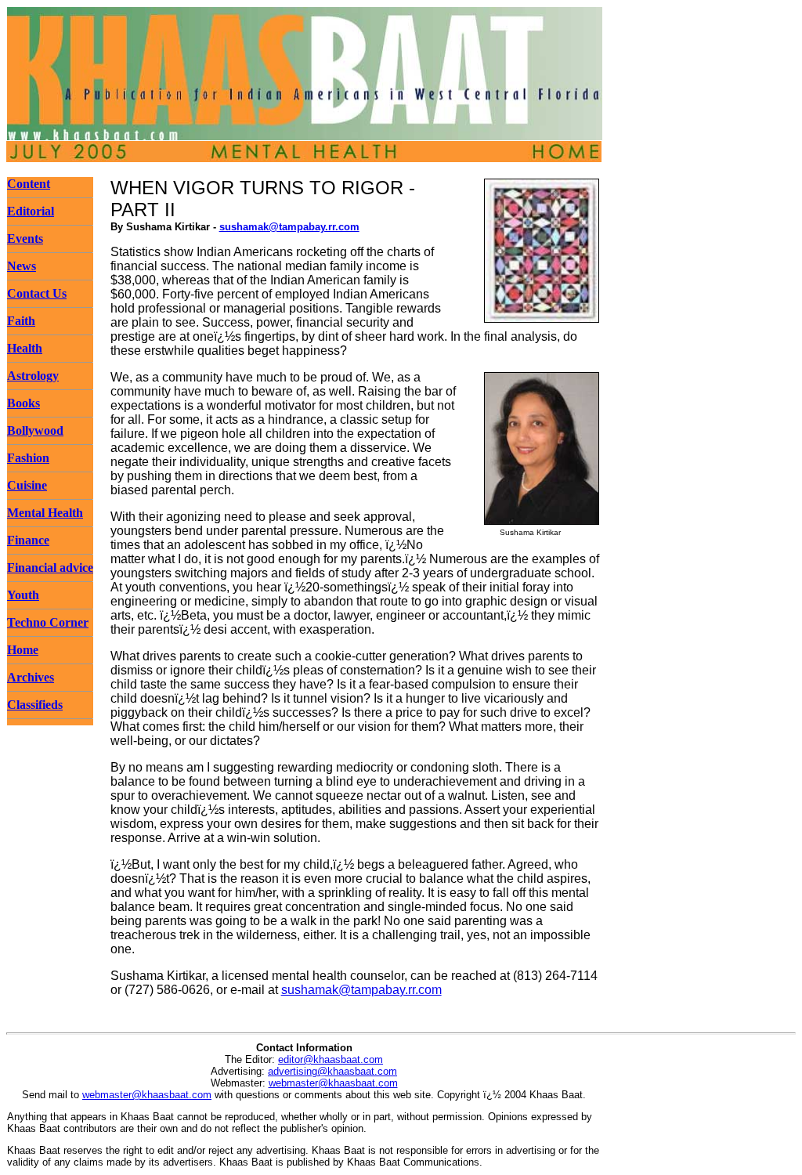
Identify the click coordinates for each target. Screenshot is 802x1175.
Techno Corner (48, 622)
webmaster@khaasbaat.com (333, 1083)
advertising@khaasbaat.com (332, 1071)
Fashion (28, 458)
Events (25, 238)
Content (28, 183)
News (21, 266)
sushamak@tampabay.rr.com (289, 227)
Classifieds (35, 704)
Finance (28, 540)
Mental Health (45, 512)
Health (24, 348)
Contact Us (37, 293)
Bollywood (35, 430)
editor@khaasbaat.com (330, 1059)
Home (22, 649)
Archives (30, 677)
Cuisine (27, 485)
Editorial (30, 211)
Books (23, 403)
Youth (23, 595)
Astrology (33, 375)
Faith (21, 320)
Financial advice (50, 567)
